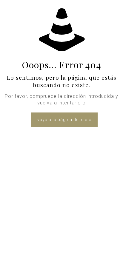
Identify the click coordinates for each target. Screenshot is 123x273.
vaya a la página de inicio (64, 119)
